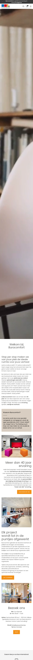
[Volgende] (30, 2)
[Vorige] (2, 2)
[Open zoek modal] (23, 6)
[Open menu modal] (30, 6)
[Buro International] (6, 6)
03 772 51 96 (18, 627)
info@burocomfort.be (19, 625)
